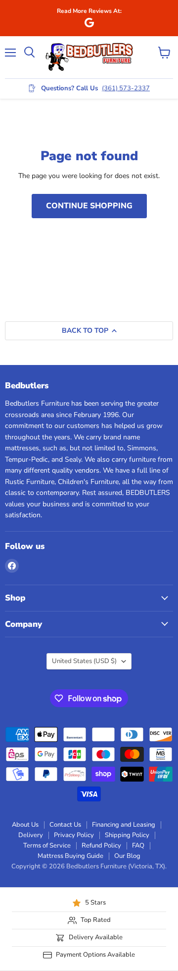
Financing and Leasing (123, 824)
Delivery (30, 835)
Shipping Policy (127, 835)
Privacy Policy (74, 835)
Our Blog (127, 855)
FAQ (138, 845)
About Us (25, 824)
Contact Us (65, 824)
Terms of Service (47, 845)
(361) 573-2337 (126, 88)
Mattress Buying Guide (70, 855)
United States (84, 661)
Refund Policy (101, 845)
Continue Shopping (89, 205)
